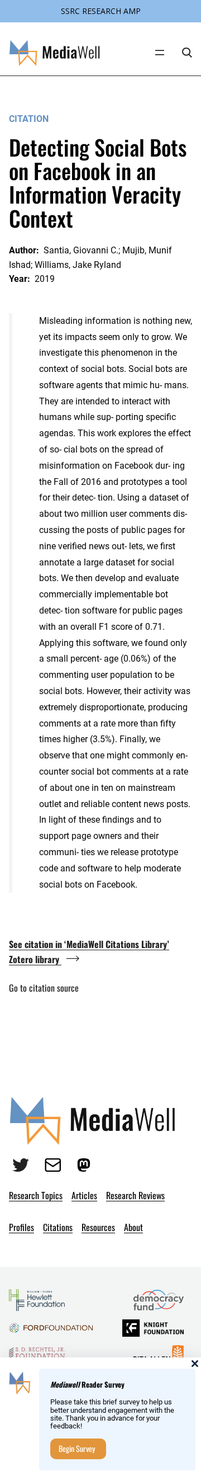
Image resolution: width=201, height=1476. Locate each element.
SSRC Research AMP (101, 11)
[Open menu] (159, 52)
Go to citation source (44, 987)
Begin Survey (77, 1448)
